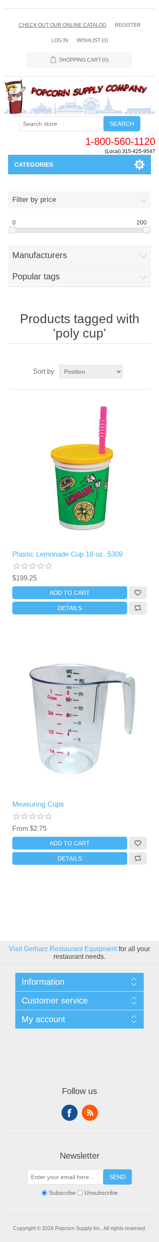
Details (70, 608)
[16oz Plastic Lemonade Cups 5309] (79, 470)
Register (128, 25)
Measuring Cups (38, 804)
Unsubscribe (101, 1192)
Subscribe (62, 1192)
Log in (59, 40)
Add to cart (70, 592)
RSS (90, 1113)
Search (122, 123)
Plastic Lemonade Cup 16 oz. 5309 (67, 554)
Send (117, 1177)
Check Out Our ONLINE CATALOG (62, 25)
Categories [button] (33, 164)
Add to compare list (138, 608)
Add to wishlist (138, 592)
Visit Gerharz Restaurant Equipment (63, 948)
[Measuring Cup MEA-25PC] (79, 720)
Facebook (69, 1113)
